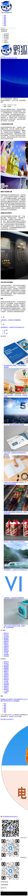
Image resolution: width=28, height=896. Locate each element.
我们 (5, 17)
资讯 (5, 20)
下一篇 (5, 333)
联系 (5, 25)
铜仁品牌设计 (9, 699)
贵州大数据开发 (18, 699)
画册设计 (6, 643)
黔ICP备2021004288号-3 (7, 719)
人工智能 (6, 691)
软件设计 (6, 634)
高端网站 (6, 639)
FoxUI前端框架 (15, 700)
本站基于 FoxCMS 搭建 (15, 716)
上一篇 (5, 330)
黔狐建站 (3, 699)
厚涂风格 (6, 656)
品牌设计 (6, 647)
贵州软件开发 (7, 700)
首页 (5, 15)
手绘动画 (6, 654)
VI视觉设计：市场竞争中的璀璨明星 (11, 320)
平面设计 (6, 644)
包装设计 (6, 649)
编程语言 (6, 689)
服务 (5, 18)
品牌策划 (6, 646)
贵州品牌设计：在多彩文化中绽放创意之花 (12, 327)
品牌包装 (6, 641)
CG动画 (6, 652)
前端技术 (6, 686)
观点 (5, 23)
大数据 (5, 692)
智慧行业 (6, 633)
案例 (5, 22)
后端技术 (6, 687)
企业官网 (6, 636)
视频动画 (6, 651)
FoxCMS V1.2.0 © (11, 893)
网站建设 (6, 638)
